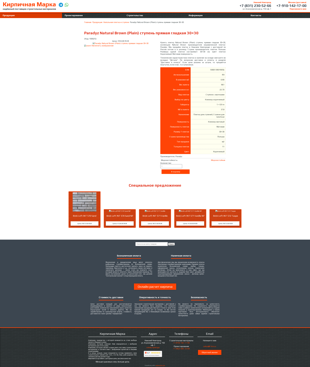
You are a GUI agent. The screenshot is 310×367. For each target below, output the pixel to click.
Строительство (135, 15)
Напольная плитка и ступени (116, 22)
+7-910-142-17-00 (291, 6)
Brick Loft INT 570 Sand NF (119, 216)
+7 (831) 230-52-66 (255, 6)
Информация (196, 15)
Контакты (256, 15)
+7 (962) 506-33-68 (181, 348)
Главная (87, 22)
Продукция (9, 15)
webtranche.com (160, 365)
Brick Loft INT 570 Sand (84, 216)
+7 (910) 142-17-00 (181, 343)
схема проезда (152, 347)
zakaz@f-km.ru (209, 346)
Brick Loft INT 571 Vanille (155, 216)
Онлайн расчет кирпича (155, 286)
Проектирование (74, 15)
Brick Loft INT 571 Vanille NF (190, 216)
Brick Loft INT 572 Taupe (225, 216)
